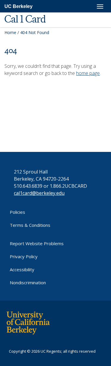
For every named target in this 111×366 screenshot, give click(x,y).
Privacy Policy (24, 256)
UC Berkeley (18, 6)
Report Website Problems (37, 243)
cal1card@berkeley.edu (39, 193)
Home (10, 32)
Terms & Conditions (30, 225)
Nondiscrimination (28, 282)
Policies (17, 212)
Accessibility (22, 269)
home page (88, 73)
